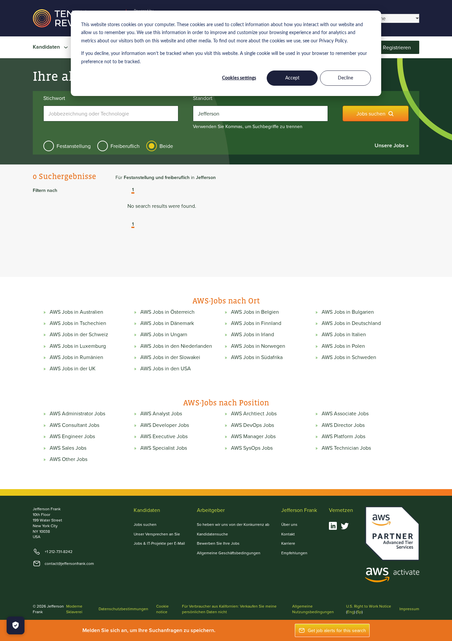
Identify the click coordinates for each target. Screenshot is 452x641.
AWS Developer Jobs (164, 425)
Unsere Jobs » (392, 145)
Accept (292, 78)
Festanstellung (74, 146)
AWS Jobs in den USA (165, 368)
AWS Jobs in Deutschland (351, 323)
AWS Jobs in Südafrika (257, 357)
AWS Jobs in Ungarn (163, 334)
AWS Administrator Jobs (77, 413)
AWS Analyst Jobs (161, 413)
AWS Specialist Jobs (163, 447)
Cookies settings (239, 78)
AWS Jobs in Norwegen (258, 345)
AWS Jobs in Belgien (255, 311)
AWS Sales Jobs (68, 447)
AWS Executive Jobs (164, 436)
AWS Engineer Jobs (72, 436)
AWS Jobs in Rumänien (76, 357)
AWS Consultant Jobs (74, 425)
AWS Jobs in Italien (344, 334)
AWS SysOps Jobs (252, 447)
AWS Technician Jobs (346, 447)
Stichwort (54, 98)
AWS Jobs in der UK (73, 368)
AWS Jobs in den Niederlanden (176, 345)
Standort (202, 98)
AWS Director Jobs (343, 425)
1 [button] (133, 190)
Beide (166, 146)
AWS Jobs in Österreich (167, 311)
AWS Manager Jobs (253, 436)
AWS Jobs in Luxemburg (78, 345)
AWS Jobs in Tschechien (78, 323)
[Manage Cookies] (15, 625)
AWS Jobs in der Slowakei (170, 357)
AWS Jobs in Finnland (256, 323)
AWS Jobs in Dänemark (167, 323)
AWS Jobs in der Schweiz (79, 334)
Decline (345, 78)
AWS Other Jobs (68, 459)
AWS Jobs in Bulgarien (348, 311)
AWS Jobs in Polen (343, 345)
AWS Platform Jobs (343, 436)
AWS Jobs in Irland (252, 334)
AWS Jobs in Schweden (349, 357)
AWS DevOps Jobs (252, 425)
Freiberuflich (125, 146)
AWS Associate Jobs (345, 413)
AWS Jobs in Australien (76, 311)
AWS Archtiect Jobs (254, 413)
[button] (128, 190)
